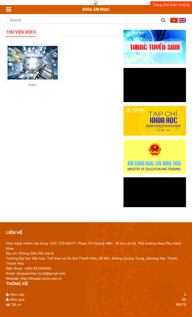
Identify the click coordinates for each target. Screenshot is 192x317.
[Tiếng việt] (174, 20)
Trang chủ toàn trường (171, 5)
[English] (182, 20)
